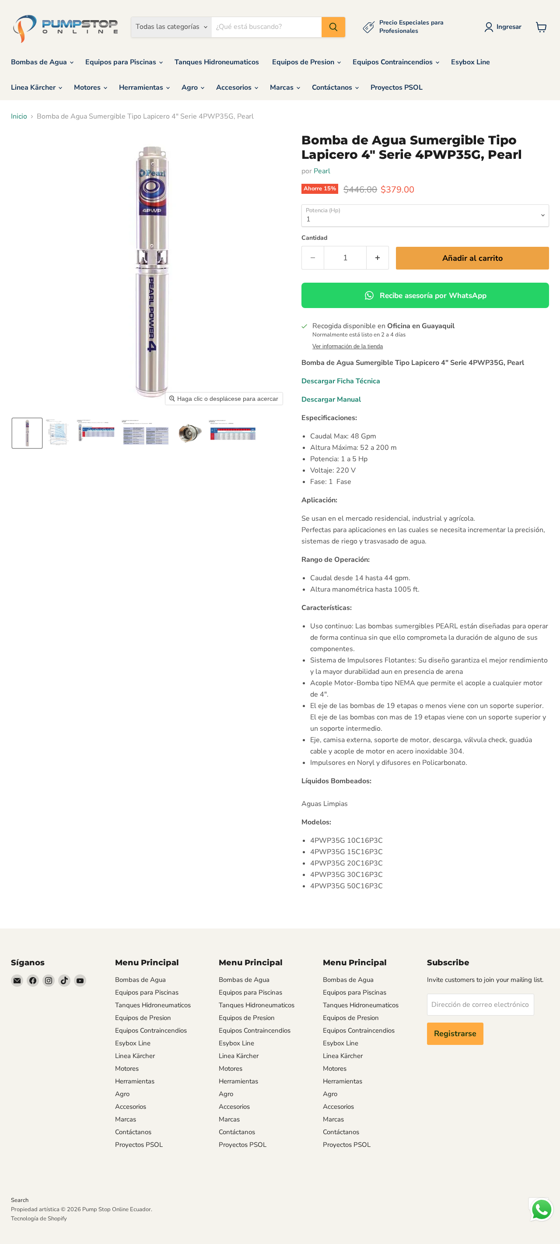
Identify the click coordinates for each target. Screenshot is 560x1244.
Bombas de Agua (40, 62)
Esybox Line (470, 62)
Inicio (19, 116)
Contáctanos (333, 87)
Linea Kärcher (34, 87)
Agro (191, 87)
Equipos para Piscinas (121, 62)
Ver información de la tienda (347, 346)
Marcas (282, 87)
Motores (88, 87)
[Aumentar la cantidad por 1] (378, 258)
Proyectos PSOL (397, 87)
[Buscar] (333, 27)
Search (19, 1200)
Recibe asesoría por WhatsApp (433, 296)
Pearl (322, 171)
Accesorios (234, 87)
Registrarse (455, 1033)
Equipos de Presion (304, 62)
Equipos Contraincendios (393, 62)
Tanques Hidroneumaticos (217, 62)
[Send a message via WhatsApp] (542, 1209)
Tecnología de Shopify (39, 1219)
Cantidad (314, 238)
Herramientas (142, 87)
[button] (504, 27)
